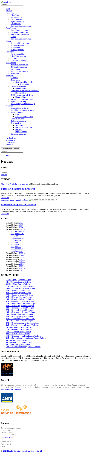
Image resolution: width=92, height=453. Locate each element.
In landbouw (15, 47)
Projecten (9, 106)
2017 (22, 264)
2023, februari (17, 249)
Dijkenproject (16, 123)
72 (7, 286)
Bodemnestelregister (18, 121)
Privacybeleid (36, 451)
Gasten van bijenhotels (23, 82)
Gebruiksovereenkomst (22, 451)
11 (7, 280)
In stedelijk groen (17, 50)
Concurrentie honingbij (19, 60)
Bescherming (11, 63)
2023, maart (16, 247)
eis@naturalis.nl (7, 437)
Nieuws (9, 11)
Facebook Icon (11, 138)
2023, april (15, 244)
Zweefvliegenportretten (19, 30)
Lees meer (5, 198)
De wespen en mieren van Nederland (25, 91)
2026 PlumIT (8, 451)
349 (7, 284)
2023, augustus (17, 240)
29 (7, 323)
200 (7, 288)
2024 (22, 227)
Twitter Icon (10, 144)
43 (7, 306)
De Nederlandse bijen (19, 86)
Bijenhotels (15, 73)
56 (7, 336)
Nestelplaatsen (16, 24)
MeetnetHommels (17, 119)
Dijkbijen (18, 130)
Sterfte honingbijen (18, 54)
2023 (22, 229)
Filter (17, 114)
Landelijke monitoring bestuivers (23, 110)
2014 (21, 270)
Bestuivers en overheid (19, 65)
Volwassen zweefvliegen (20, 34)
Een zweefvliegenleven (19, 32)
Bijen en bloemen (17, 22)
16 (7, 314)
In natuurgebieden (17, 45)
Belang (8, 41)
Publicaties (10, 76)
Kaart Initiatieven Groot (24, 117)
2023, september (17, 238)
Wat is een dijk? (21, 125)
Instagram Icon (11, 140)
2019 (22, 260)
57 (7, 297)
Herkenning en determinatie (21, 26)
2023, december (17, 231)
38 (7, 316)
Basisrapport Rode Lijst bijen (22, 99)
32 (7, 291)
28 (7, 334)
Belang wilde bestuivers (20, 43)
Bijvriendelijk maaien (19, 67)
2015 (22, 268)
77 (7, 295)
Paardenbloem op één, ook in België (14, 200)
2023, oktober (17, 236)
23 (7, 319)
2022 (22, 253)
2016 (22, 266)
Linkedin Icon (11, 142)
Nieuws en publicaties (23, 127)
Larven (13, 37)
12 (7, 329)
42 (7, 308)
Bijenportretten (16, 17)
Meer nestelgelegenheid (19, 71)
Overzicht (14, 78)
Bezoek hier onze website (11, 389)
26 (7, 312)
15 (7, 299)
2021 (22, 255)
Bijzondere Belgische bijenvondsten (14, 184)
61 (7, 301)
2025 (21, 225)
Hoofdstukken (25, 84)
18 (7, 303)
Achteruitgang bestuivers (20, 108)
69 (7, 338)
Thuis (8, 9)
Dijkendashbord (21, 132)
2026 (21, 223)
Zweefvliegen (11, 28)
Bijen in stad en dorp (18, 101)
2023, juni (15, 242)
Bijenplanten (15, 80)
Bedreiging (10, 52)
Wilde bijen (10, 13)
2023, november (17, 234)
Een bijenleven (16, 19)
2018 (22, 262)
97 (7, 310)
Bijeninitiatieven (17, 112)
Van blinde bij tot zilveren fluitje (23, 104)
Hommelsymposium (18, 134)
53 (7, 325)
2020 (22, 257)
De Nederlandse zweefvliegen (22, 95)
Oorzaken (14, 58)
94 (7, 293)
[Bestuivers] (6, 2)
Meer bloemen (16, 69)
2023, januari (16, 251)
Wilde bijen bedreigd (18, 56)
